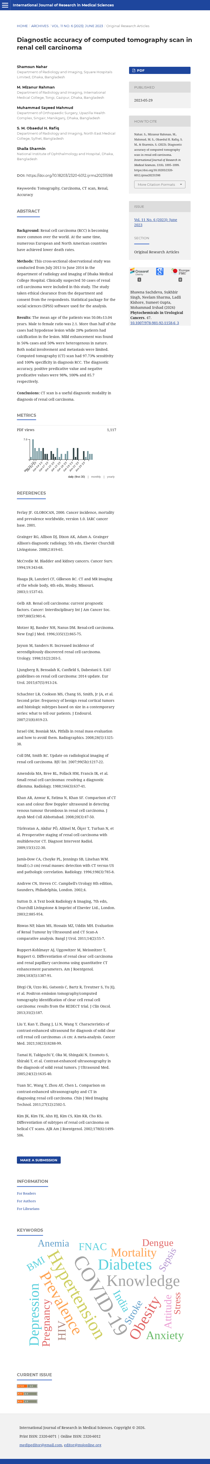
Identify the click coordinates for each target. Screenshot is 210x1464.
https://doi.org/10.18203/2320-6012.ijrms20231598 (69, 175)
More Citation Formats (156, 184)
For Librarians (28, 1208)
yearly (111, 476)
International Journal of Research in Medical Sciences (63, 5)
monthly (96, 476)
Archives (40, 26)
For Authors (26, 1201)
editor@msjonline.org (82, 1445)
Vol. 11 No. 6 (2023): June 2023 (77, 26)
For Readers (26, 1193)
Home (22, 26)
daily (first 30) (76, 476)
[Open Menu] (5, 5)
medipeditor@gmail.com (40, 1445)
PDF (140, 70)
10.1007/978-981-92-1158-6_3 (154, 322)
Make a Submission (38, 1160)
